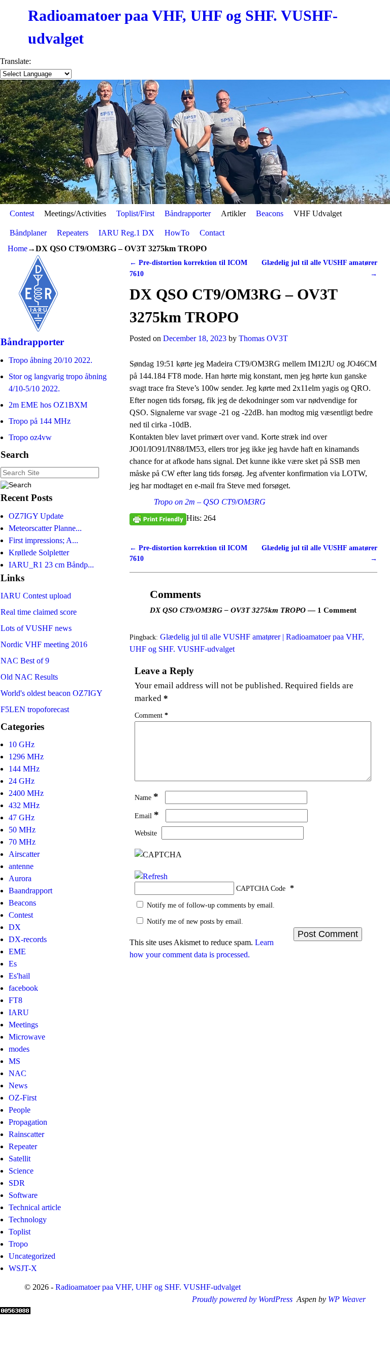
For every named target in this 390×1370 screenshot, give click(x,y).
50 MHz (22, 829)
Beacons (269, 213)
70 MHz (22, 842)
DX (15, 927)
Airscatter (24, 854)
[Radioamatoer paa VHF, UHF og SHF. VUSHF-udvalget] (195, 142)
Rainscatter (26, 1134)
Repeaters (72, 232)
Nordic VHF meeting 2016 (44, 644)
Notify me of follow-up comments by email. (211, 905)
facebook (23, 988)
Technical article (35, 1207)
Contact (212, 232)
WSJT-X (23, 1268)
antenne (21, 866)
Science (21, 1170)
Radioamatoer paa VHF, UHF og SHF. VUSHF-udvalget (148, 1287)
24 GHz (22, 781)
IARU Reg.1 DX (126, 232)
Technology (28, 1219)
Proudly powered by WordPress (242, 1299)
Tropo (18, 1244)
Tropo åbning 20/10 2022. (50, 360)
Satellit (19, 1158)
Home (17, 248)
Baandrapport (30, 890)
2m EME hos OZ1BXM (48, 404)
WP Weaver (347, 1299)
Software (23, 1195)
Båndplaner (28, 232)
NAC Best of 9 (25, 660)
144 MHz (24, 768)
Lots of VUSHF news (36, 628)
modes (19, 1049)
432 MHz (24, 805)
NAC (17, 1073)
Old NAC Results (29, 677)
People (19, 1110)
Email (147, 816)
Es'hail (19, 976)
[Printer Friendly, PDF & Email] (157, 518)
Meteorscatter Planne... (45, 528)
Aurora (20, 878)
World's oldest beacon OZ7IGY (52, 693)
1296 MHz (26, 756)
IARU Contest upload (36, 595)
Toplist (19, 1231)
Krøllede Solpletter (39, 552)
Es (13, 963)
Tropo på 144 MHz (40, 421)
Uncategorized (32, 1256)
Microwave (27, 1036)
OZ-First (23, 1097)
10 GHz (22, 744)
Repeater (23, 1146)
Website (146, 833)
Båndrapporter (188, 213)
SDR (17, 1183)
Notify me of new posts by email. (195, 921)
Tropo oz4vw (30, 437)
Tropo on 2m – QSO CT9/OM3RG (210, 501)
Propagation (28, 1122)
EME (17, 951)
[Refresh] (151, 876)
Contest (22, 213)
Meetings (23, 1024)
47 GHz (22, 817)
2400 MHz (26, 793)
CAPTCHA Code (260, 888)
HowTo (177, 232)
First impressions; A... (43, 540)
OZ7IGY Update (36, 516)
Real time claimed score (39, 612)
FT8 (15, 1000)
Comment (151, 715)
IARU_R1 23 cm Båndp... (51, 564)
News (18, 1085)
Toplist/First (135, 213)
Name (146, 797)
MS (14, 1061)
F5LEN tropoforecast (35, 709)
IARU (19, 1012)
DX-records (28, 939)
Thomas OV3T (263, 338)
